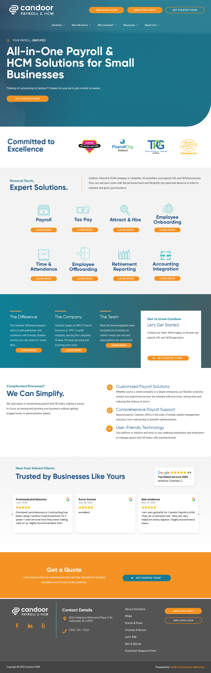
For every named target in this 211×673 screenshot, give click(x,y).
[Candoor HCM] (31, 9)
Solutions (57, 25)
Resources (129, 25)
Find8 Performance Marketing (187, 667)
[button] (106, 10)
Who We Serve (80, 25)
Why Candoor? (106, 25)
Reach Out (150, 25)
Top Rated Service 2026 (173, 477)
